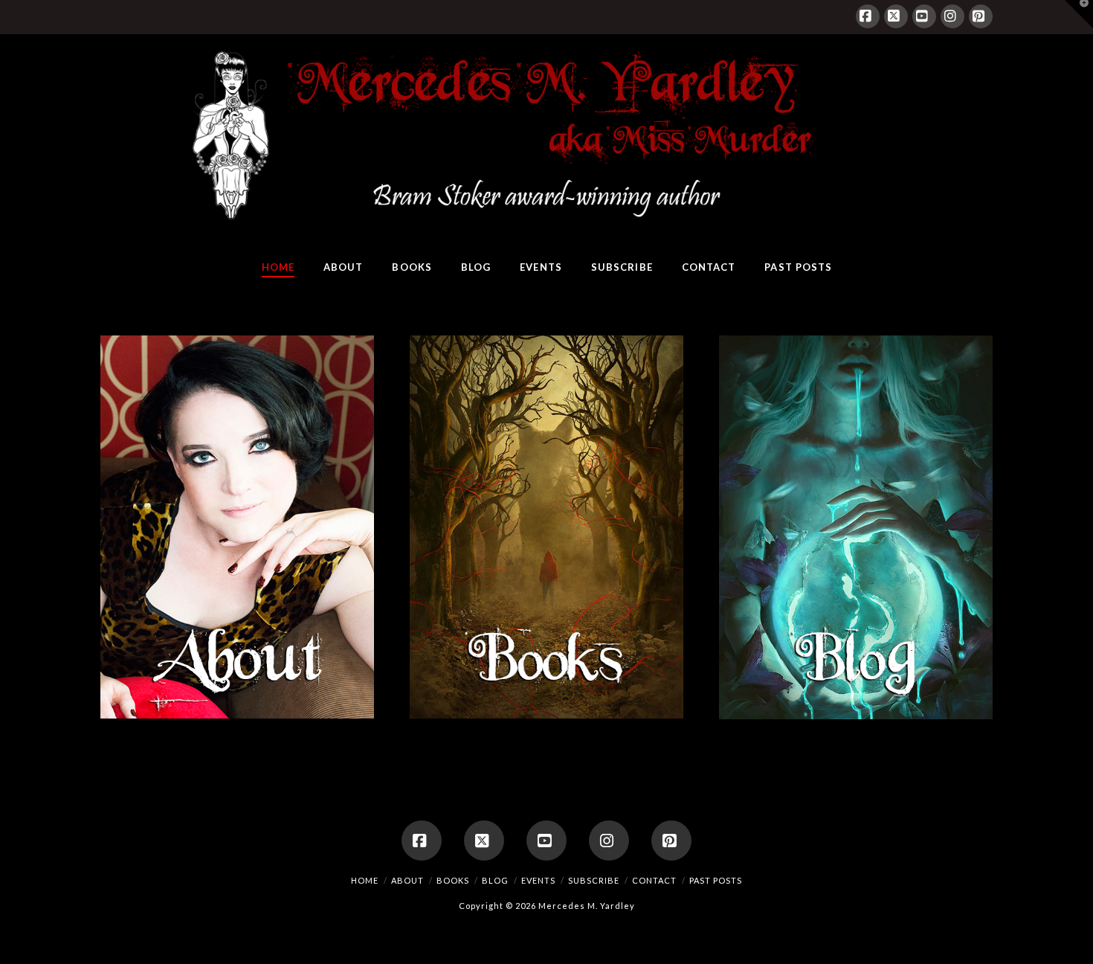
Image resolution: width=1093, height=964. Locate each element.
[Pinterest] (981, 16)
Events (538, 880)
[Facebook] (868, 16)
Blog (495, 880)
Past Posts (715, 880)
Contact (654, 880)
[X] (896, 16)
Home (364, 880)
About (407, 880)
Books (452, 880)
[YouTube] (924, 16)
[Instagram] (952, 16)
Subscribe (593, 880)
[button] (1079, 14)
